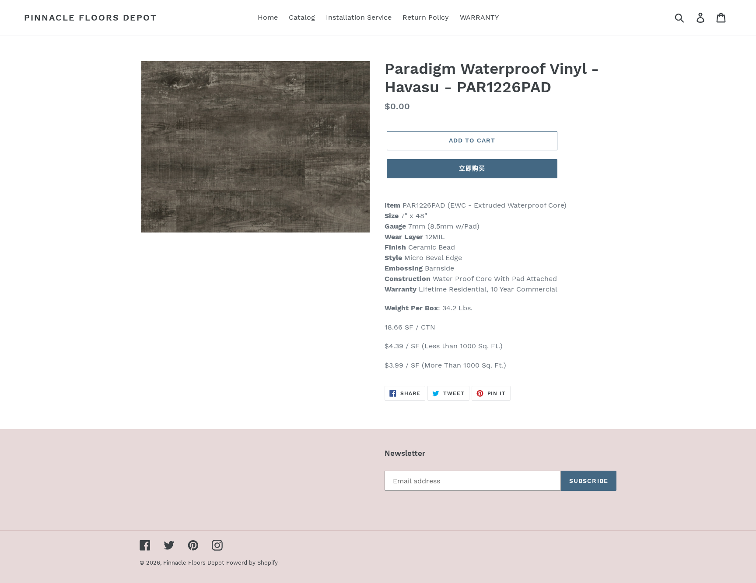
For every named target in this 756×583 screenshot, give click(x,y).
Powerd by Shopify (252, 562)
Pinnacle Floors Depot (90, 17)
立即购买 (472, 168)
